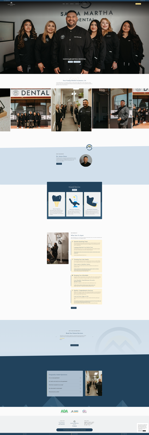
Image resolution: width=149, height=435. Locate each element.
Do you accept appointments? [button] (54, 377)
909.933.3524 (63, 424)
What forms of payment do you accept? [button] (56, 384)
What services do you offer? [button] (54, 391)
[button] (70, 62)
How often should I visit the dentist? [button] (55, 388)
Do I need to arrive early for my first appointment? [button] (58, 381)
